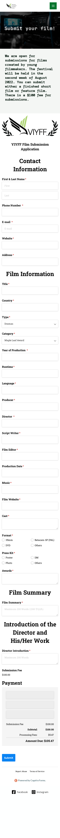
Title (11, 284)
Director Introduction (21, 650)
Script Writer (16, 433)
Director (13, 416)
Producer (14, 400)
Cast (11, 516)
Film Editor (15, 449)
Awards (13, 570)
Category (14, 333)
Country (13, 300)
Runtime (13, 366)
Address (13, 255)
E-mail (12, 222)
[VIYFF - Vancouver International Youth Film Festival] (11, 6)
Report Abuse (21, 771)
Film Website (16, 499)
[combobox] (30, 324)
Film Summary (18, 602)
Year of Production (20, 350)
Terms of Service (37, 771)
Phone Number (18, 205)
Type (11, 317)
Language (14, 383)
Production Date (18, 466)
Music (12, 482)
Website (13, 238)
